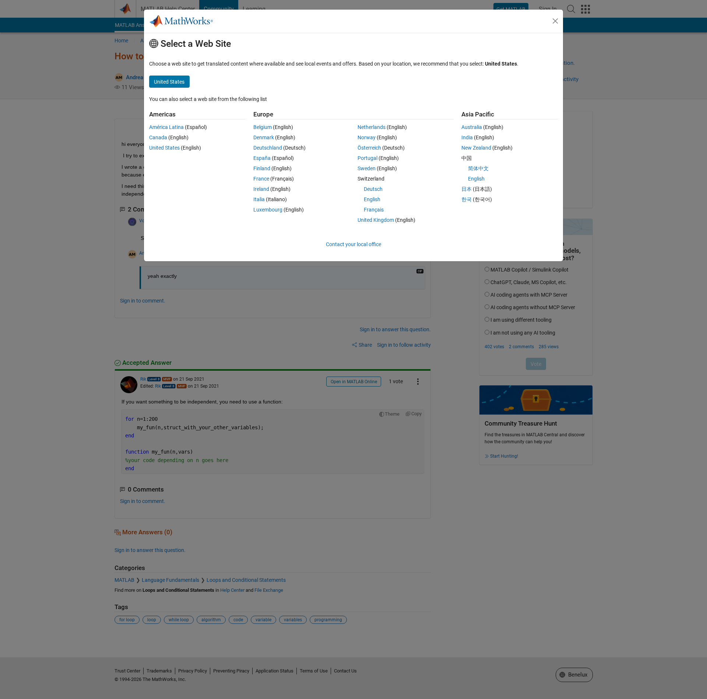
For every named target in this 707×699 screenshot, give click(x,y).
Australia (471, 127)
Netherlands (372, 127)
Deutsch (373, 189)
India (467, 137)
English (372, 199)
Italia (259, 199)
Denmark (263, 137)
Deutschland (267, 148)
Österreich (369, 148)
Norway (367, 137)
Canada (158, 137)
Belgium (262, 127)
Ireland (261, 189)
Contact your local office (353, 244)
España (262, 158)
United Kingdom (376, 220)
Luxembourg (267, 210)
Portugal (367, 158)
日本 (466, 189)
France (261, 179)
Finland (261, 168)
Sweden (367, 168)
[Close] (555, 21)
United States (164, 148)
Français (374, 210)
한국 (466, 199)
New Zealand (476, 148)
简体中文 (478, 168)
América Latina (166, 127)
